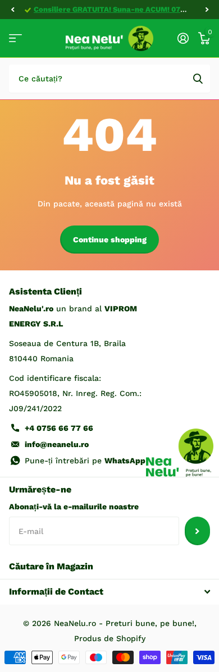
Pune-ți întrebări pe (85, 460)
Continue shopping (110, 239)
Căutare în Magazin (51, 566)
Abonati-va (197, 531)
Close (109, 591)
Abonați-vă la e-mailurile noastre (74, 506)
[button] (12, 9)
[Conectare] (183, 38)
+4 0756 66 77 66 (59, 428)
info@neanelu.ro (57, 444)
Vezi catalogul (15, 38)
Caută (197, 79)
